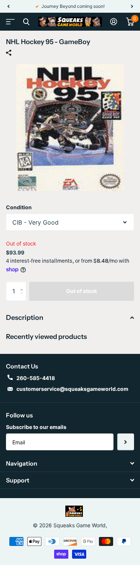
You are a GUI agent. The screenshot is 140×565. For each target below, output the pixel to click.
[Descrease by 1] (23, 297)
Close (26, 22)
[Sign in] (113, 22)
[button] (8, 6)
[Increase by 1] (23, 284)
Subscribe (125, 441)
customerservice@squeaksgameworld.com (72, 389)
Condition (19, 207)
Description (24, 318)
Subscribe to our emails (36, 427)
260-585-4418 (35, 378)
